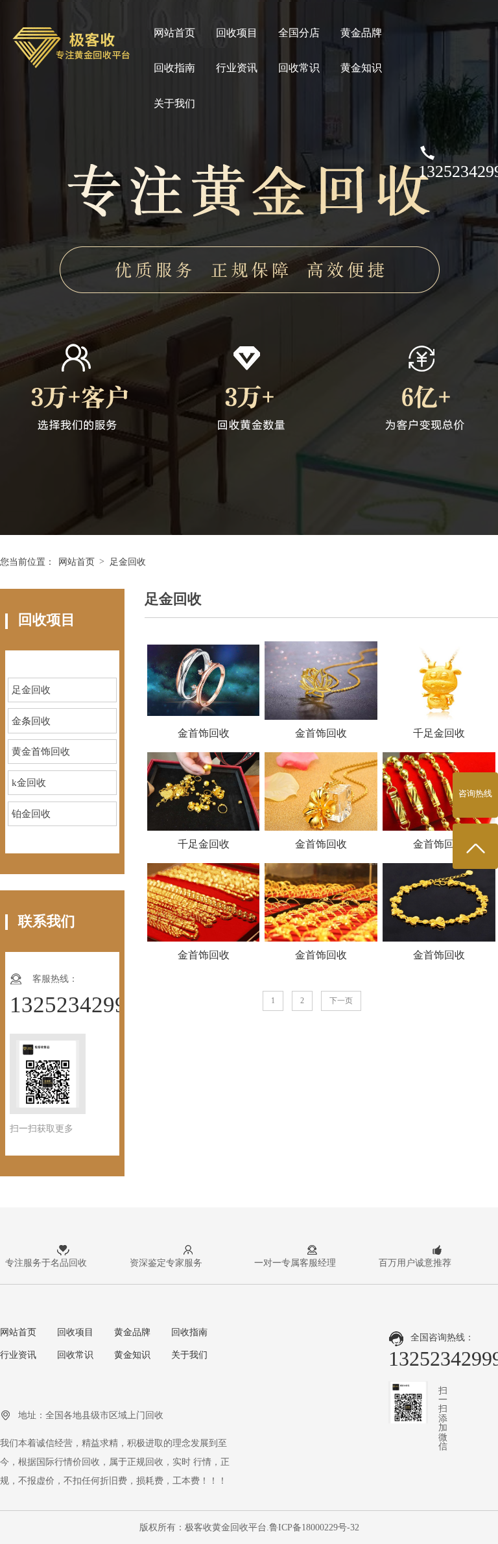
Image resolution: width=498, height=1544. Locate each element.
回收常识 (299, 67)
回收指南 (174, 67)
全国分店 (299, 32)
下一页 (341, 1000)
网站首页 (174, 32)
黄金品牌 (361, 32)
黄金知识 (361, 67)
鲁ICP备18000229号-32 (314, 1527)
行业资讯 (236, 67)
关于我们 (174, 103)
